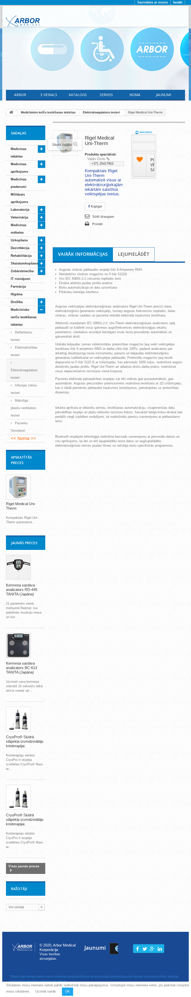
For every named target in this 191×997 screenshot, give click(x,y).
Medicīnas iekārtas (18, 152)
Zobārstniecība (22, 271)
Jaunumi (163, 94)
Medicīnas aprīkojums (19, 167)
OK (67, 991)
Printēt (97, 224)
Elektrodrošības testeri (24, 351)
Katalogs (78, 94)
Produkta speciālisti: (100, 154)
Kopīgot (96, 206)
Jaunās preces (24, 542)
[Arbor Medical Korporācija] (24, 22)
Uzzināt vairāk (45, 991)
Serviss (106, 94)
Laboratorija (20, 209)
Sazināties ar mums (152, 2)
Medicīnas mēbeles (18, 228)
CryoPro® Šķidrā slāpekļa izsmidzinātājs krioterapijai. (25, 741)
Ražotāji (19, 888)
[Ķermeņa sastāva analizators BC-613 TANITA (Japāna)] (18, 645)
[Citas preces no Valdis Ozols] (107, 159)
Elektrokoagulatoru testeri (24, 373)
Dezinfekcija (20, 248)
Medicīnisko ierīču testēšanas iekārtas (24, 317)
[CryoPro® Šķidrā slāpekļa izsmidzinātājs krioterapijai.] (18, 719)
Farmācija (18, 286)
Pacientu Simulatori (19, 426)
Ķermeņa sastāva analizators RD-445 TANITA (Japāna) (21, 589)
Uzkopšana (19, 240)
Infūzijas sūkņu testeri (24, 389)
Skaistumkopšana (24, 263)
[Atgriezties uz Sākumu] (11, 112)
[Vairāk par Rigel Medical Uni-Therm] (18, 487)
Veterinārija (19, 217)
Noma (134, 94)
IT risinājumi (20, 279)
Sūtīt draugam (103, 216)
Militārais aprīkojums (19, 198)
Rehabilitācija (21, 256)
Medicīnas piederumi (18, 183)
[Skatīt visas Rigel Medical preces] (144, 132)
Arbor (20, 94)
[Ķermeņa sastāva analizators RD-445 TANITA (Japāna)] (18, 567)
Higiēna (16, 294)
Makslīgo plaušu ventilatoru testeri (23, 408)
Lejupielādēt (133, 254)
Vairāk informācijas (83, 254)
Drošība (17, 302)
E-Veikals (49, 94)
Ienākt (177, 2)
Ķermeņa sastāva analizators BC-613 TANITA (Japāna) (21, 667)
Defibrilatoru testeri (21, 336)
